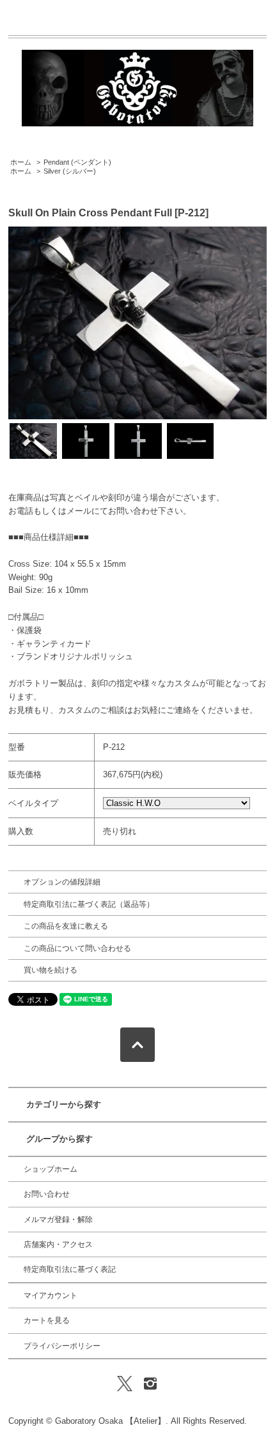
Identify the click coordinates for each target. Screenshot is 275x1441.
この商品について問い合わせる (77, 948)
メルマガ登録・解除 (58, 1219)
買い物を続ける (50, 970)
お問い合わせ (47, 1194)
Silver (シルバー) (69, 171)
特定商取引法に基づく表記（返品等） (89, 904)
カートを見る (47, 1320)
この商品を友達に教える (66, 926)
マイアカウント (50, 1295)
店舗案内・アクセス (58, 1244)
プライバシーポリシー (62, 1345)
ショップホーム (50, 1169)
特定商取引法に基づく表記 (70, 1269)
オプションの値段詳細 (62, 881)
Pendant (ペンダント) (77, 162)
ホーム (20, 162)
